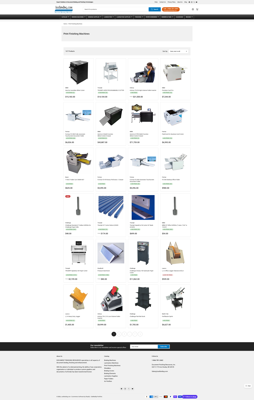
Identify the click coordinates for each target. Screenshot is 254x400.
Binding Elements (110, 373)
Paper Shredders (151, 17)
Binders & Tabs (166, 17)
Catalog (64, 17)
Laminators (108, 17)
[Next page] (140, 334)
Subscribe (163, 347)
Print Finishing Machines (75, 24)
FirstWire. (99, 396)
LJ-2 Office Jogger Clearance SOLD (173, 271)
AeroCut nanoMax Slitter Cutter (75, 90)
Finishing (138, 17)
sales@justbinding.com (170, 10)
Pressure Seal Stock (104, 271)
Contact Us (163, 2)
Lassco (164, 268)
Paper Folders (108, 379)
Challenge (68, 223)
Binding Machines (78, 17)
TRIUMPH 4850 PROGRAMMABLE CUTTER (111, 90)
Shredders (107, 368)
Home (65, 24)
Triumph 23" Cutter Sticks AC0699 (108, 225)
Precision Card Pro (167, 90)
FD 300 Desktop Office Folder (171, 179)
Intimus (132, 88)
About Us (179, 2)
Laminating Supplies (123, 17)
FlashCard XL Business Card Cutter (173, 134)
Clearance (179, 17)
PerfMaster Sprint (167, 316)
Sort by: (165, 51)
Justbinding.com (66, 396)
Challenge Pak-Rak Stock (137, 316)
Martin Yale (165, 314)
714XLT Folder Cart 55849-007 (74, 179)
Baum (67, 177)
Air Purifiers (108, 381)
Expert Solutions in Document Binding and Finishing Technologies (75, 2)
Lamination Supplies (111, 376)
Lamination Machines (111, 363)
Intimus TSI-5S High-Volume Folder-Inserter (143, 90)
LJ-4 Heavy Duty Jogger (72, 316)
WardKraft (100, 268)
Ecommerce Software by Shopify (81, 396)
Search (156, 9)
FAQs (156, 2)
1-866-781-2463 (172, 9)
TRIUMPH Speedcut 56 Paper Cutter (76, 271)
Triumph (100, 88)
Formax (67, 131)
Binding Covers (109, 371)
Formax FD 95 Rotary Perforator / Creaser (110, 179)
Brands (188, 17)
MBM (66, 88)
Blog (185, 2)
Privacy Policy (171, 2)
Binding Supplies (93, 17)
